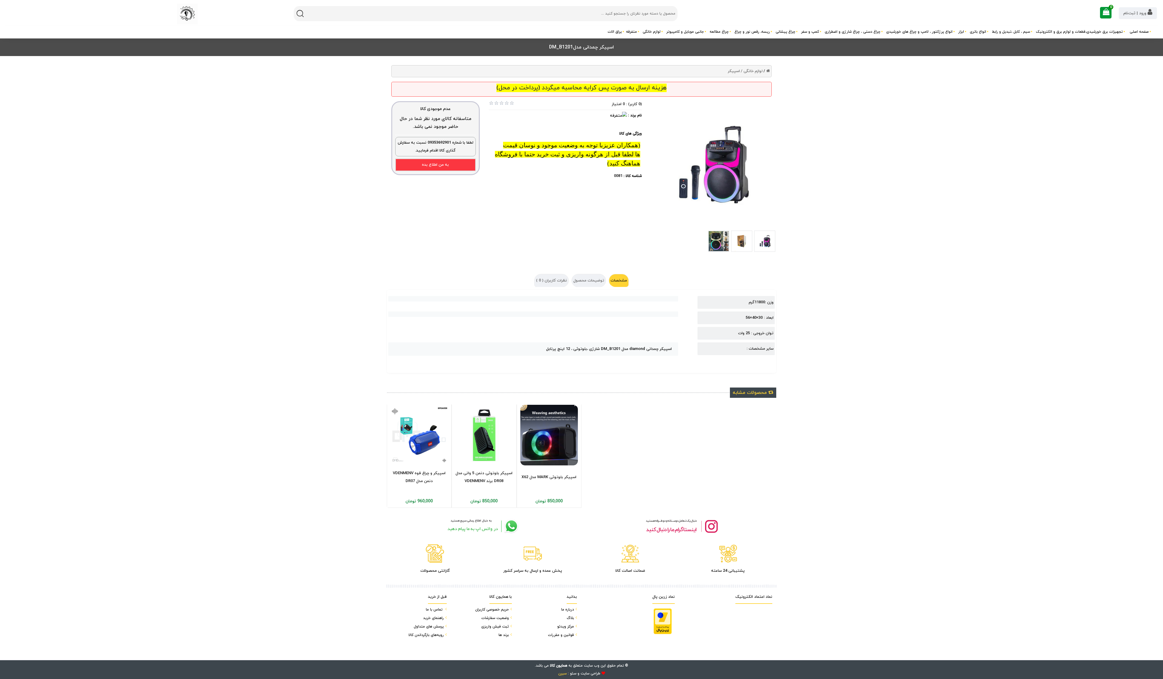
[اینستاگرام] (681, 526)
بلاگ (570, 618)
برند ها (504, 635)
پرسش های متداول (429, 626)
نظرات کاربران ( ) (551, 280)
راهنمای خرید (433, 618)
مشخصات (619, 280)
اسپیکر (734, 71)
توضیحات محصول (588, 280)
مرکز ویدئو (565, 626)
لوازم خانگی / (752, 71)
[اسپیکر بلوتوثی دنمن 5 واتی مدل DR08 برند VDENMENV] (484, 435)
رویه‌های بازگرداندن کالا (426, 635)
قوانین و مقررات (561, 635)
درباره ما (567, 609)
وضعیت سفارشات (495, 618)
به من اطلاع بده (435, 165)
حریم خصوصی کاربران (492, 609)
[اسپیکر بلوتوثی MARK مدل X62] (549, 434)
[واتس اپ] (481, 526)
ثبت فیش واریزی (495, 626)
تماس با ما (434, 609)
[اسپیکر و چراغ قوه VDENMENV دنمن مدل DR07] (419, 435)
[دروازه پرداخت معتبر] (663, 621)
